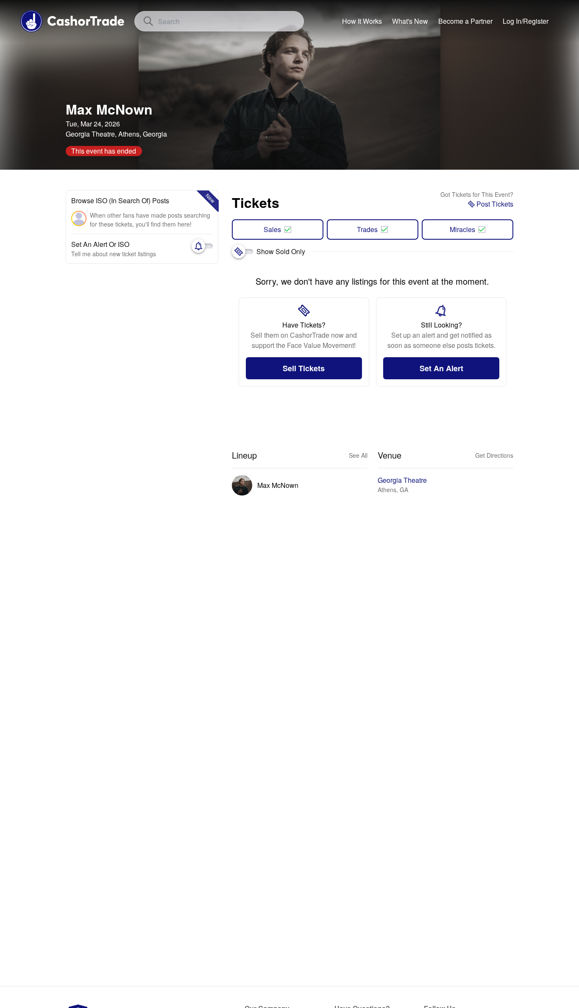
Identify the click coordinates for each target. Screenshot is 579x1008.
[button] (525, 21)
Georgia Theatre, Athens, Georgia (116, 134)
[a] (465, 21)
